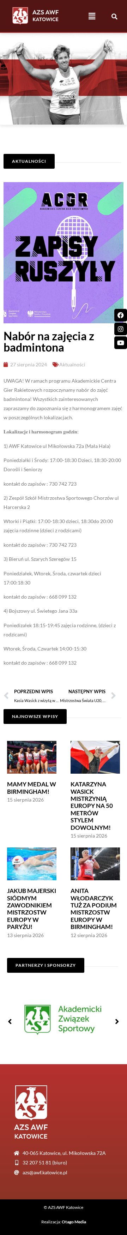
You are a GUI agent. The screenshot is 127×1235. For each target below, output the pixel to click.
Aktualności (72, 364)
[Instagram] (120, 329)
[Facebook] (120, 315)
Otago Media (74, 1221)
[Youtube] (120, 342)
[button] (92, 16)
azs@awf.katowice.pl (45, 1172)
